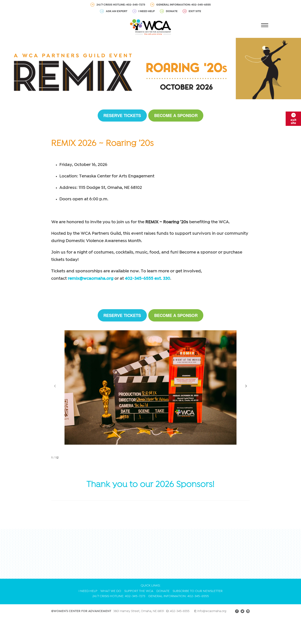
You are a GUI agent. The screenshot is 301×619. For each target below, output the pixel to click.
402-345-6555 (179, 611)
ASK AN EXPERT (116, 11)
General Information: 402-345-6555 (183, 4)
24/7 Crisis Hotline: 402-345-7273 (120, 4)
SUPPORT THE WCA (138, 591)
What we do (110, 591)
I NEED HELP (146, 11)
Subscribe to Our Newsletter (198, 591)
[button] (246, 386)
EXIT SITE (195, 11)
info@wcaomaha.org (211, 611)
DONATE (172, 11)
